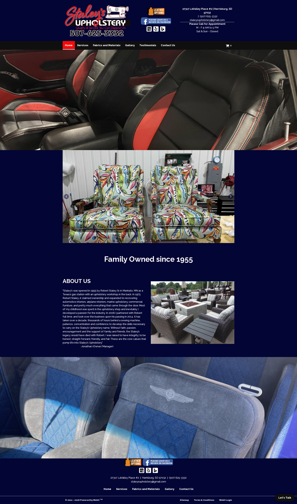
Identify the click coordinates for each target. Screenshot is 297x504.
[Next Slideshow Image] (230, 196)
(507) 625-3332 (208, 16)
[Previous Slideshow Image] (66, 196)
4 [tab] (150, 240)
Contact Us (168, 45)
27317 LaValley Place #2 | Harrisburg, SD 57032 (207, 10)
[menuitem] (69, 45)
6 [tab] (160, 240)
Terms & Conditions (204, 500)
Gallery (130, 45)
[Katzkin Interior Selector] (156, 11)
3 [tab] (146, 240)
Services (82, 45)
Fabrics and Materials (107, 45)
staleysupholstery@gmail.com (207, 20)
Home (70, 45)
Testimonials (147, 45)
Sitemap (184, 500)
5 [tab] (155, 240)
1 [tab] (136, 240)
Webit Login (225, 500)
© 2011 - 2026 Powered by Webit (84, 500)
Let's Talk (284, 497)
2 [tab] (141, 240)
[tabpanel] (148, 196)
